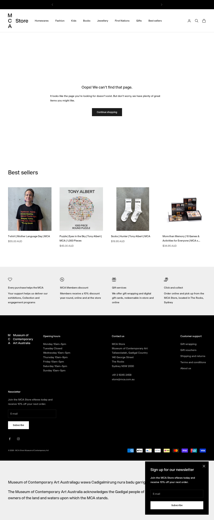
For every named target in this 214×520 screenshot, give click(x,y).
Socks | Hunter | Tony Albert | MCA (130, 236)
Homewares (42, 20)
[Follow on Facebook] (9, 439)
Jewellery (102, 20)
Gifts (139, 20)
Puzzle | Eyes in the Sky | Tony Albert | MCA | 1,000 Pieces (81, 238)
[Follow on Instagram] (18, 439)
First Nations (122, 20)
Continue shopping (107, 112)
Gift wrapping (188, 344)
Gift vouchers (188, 350)
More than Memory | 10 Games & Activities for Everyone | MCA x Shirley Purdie (181, 239)
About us (185, 368)
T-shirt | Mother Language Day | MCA (29, 236)
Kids (73, 20)
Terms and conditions (193, 362)
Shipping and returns (192, 356)
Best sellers (155, 20)
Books (86, 20)
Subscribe (177, 505)
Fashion (60, 20)
